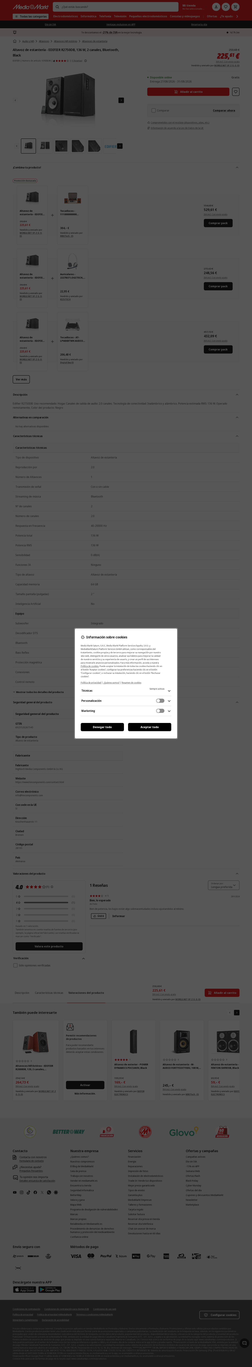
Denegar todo (102, 727)
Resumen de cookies (131, 682)
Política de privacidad (91, 682)
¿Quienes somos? (111, 682)
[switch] (160, 701)
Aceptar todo (150, 727)
